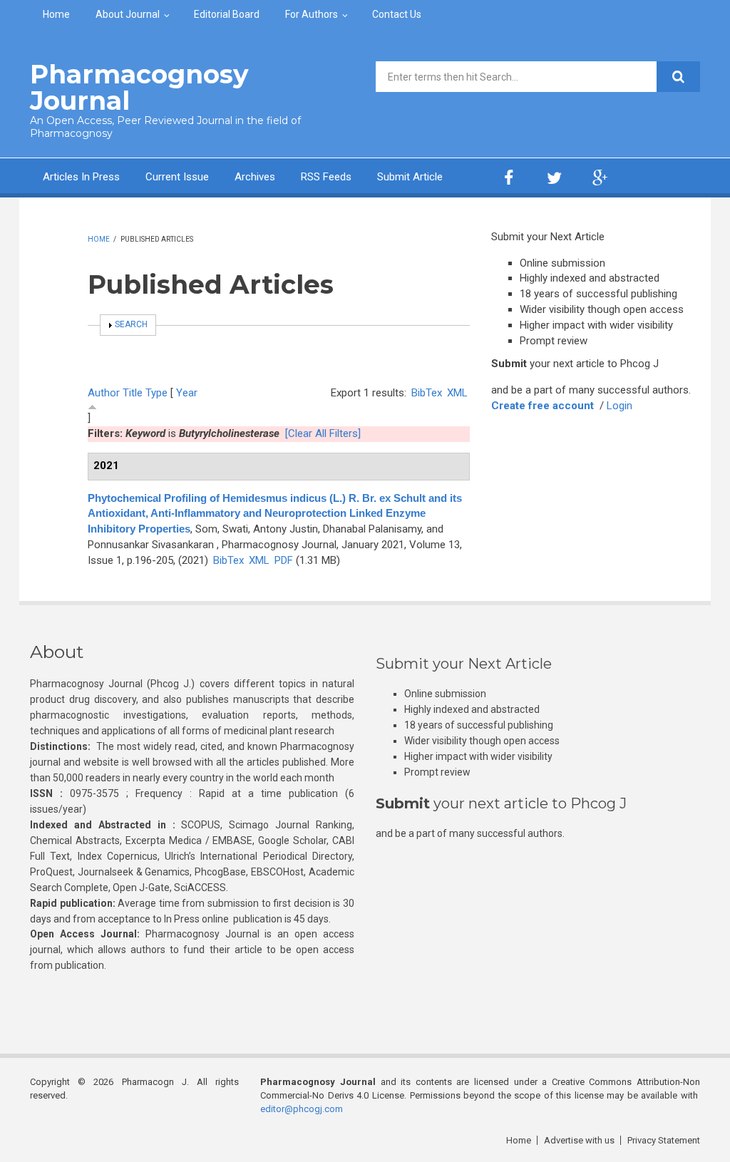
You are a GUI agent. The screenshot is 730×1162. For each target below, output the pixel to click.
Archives (255, 176)
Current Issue (177, 176)
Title (133, 392)
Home (56, 14)
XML (457, 392)
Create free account (542, 405)
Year (186, 392)
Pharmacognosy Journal (139, 87)
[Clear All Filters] (323, 433)
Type (156, 392)
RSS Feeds (326, 176)
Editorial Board (226, 14)
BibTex (426, 392)
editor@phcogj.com (301, 1109)
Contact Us (396, 14)
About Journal (128, 14)
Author (104, 392)
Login (619, 405)
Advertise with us (579, 1140)
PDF (283, 560)
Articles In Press (81, 176)
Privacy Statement (663, 1140)
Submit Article (410, 176)
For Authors (311, 14)
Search (131, 324)
